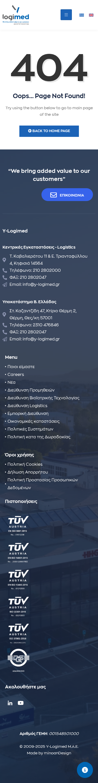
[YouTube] (20, 703)
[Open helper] (85, 770)
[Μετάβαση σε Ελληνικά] (81, 14)
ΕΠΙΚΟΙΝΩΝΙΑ (72, 195)
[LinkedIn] (10, 703)
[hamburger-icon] (66, 14)
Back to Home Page (51, 131)
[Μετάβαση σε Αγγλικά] (91, 14)
